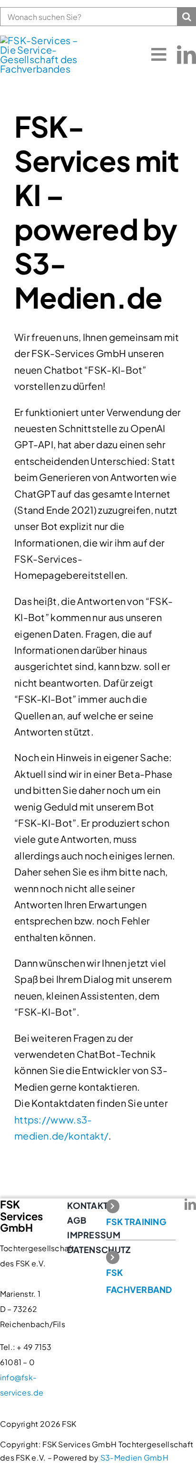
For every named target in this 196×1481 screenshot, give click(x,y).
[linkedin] (186, 54)
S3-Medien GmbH (134, 1457)
